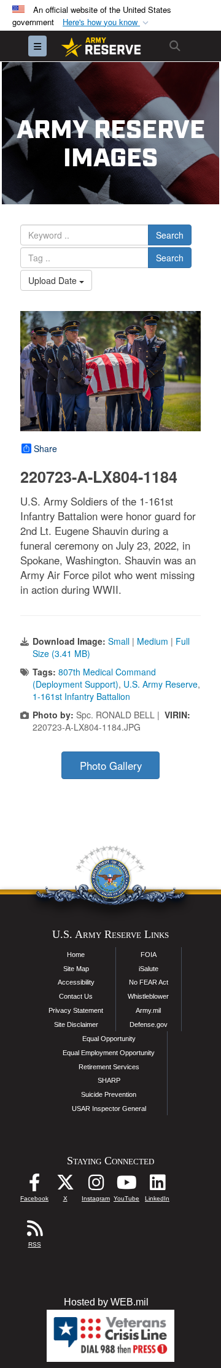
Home (76, 954)
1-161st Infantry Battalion (81, 696)
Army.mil (148, 1010)
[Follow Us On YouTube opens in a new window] (126, 1185)
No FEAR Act (148, 982)
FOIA (149, 954)
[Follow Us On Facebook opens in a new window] (34, 1185)
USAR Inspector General (109, 1108)
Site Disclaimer (76, 1024)
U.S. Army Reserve (160, 684)
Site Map (76, 968)
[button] (107, 22)
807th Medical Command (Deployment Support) (94, 678)
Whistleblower (148, 996)
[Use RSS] (34, 1231)
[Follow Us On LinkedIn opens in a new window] (157, 1185)
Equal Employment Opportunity (109, 1052)
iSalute (148, 968)
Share (45, 448)
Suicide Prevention (108, 1094)
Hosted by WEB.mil (106, 1302)
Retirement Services (109, 1066)
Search (170, 235)
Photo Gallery (111, 765)
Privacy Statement (75, 1010)
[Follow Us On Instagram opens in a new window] (95, 1185)
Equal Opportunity (109, 1038)
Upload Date (53, 280)
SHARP (109, 1080)
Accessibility (76, 982)
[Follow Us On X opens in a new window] (65, 1185)
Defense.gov (149, 1024)
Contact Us (76, 996)
